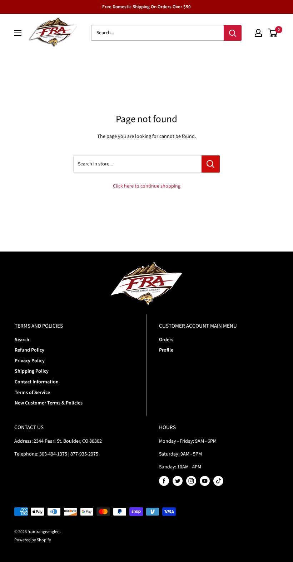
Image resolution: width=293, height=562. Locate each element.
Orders (166, 339)
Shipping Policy (32, 371)
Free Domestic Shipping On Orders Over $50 (146, 7)
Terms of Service (32, 392)
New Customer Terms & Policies (49, 403)
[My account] (258, 33)
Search (22, 339)
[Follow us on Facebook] (164, 481)
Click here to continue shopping (146, 186)
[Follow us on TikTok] (218, 481)
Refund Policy (29, 350)
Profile (166, 350)
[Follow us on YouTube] (205, 481)
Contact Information (37, 382)
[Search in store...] (211, 164)
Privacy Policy (30, 360)
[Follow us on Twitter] (178, 481)
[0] (272, 33)
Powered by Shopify (32, 540)
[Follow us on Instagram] (191, 481)
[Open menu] (17, 33)
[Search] (233, 33)
